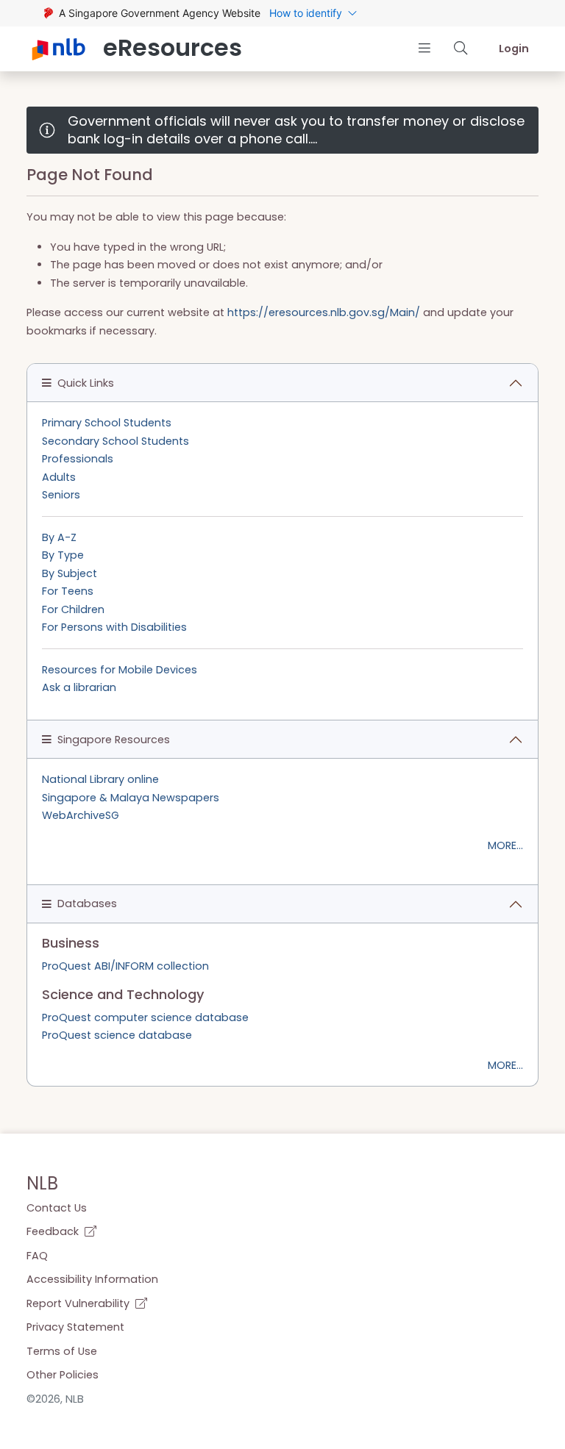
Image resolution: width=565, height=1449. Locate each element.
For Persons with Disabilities (114, 627)
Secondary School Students (115, 441)
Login (514, 48)
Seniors (61, 494)
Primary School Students (106, 422)
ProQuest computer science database (145, 1017)
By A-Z (59, 537)
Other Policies (62, 1374)
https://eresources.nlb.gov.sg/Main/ (323, 312)
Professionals (77, 458)
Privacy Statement (75, 1327)
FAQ (37, 1255)
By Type (63, 555)
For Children (73, 609)
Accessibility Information (92, 1279)
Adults (59, 477)
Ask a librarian (79, 687)
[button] (424, 48)
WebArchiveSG (80, 815)
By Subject (69, 573)
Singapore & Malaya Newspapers (130, 797)
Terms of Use (61, 1351)
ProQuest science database (117, 1035)
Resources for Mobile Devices (119, 669)
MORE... (505, 845)
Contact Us (56, 1208)
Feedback (54, 1231)
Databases (87, 903)
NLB (42, 1183)
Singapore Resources (113, 739)
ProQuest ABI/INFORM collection (125, 966)
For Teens (67, 591)
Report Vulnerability (79, 1303)
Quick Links (85, 383)
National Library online (100, 779)
